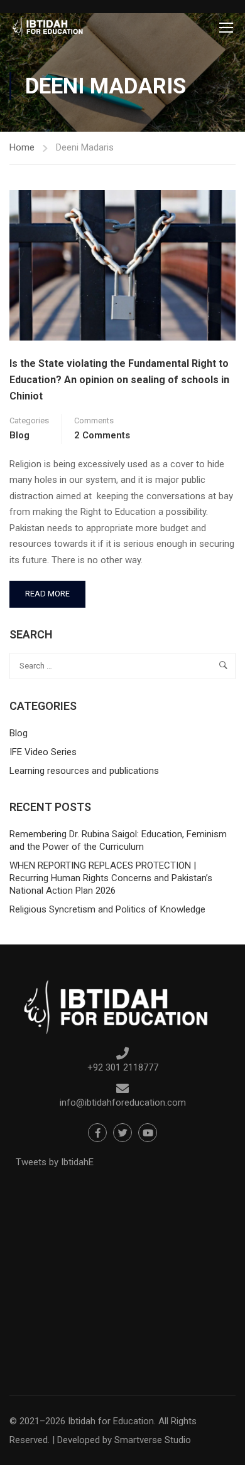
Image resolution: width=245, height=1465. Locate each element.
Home (22, 147)
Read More (53, 589)
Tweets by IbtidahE (55, 1162)
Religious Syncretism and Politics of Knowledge (107, 909)
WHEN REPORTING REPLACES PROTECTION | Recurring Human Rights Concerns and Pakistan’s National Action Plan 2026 (110, 878)
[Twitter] (122, 1132)
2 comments (102, 435)
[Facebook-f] (97, 1132)
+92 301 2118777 (122, 1067)
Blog (19, 435)
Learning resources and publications (84, 770)
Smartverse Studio (152, 1440)
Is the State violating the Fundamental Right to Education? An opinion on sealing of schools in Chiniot (119, 379)
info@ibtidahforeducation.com (123, 1102)
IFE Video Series (43, 752)
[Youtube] (147, 1132)
